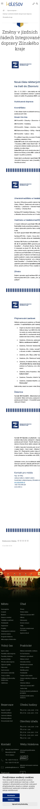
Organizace (4, 625)
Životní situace (24, 623)
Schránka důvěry (25, 662)
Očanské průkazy (6, 713)
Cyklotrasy (4, 683)
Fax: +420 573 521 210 (12, 762)
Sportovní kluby (6, 659)
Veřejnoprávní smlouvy (8, 631)
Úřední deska (24, 612)
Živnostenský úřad (7, 721)
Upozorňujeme (11, 10)
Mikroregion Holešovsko (8, 639)
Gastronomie (5, 670)
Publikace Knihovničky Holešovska (8, 679)
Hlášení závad (24, 659)
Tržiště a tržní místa (26, 675)
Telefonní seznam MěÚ (27, 614)
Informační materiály (7, 673)
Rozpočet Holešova (6, 636)
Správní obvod (24, 633)
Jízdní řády (23, 688)
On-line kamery (25, 653)
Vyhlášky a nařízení (7, 620)
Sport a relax (5, 651)
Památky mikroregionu (8, 653)
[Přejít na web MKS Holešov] (29, 757)
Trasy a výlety (5, 675)
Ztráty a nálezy (24, 667)
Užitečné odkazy (25, 683)
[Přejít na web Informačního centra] (29, 773)
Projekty (3, 628)
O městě (3, 612)
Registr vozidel (5, 710)
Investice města (6, 634)
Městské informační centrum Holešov (29, 766)
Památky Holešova (6, 656)
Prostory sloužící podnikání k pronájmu (29, 692)
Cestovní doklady (6, 715)
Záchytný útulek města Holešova (27, 696)
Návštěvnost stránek (26, 664)
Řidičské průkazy (6, 718)
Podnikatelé (4, 623)
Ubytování (4, 667)
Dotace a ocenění (6, 617)
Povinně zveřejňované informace (27, 629)
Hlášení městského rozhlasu (28, 651)
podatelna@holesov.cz (12, 767)
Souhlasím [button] (11, 795)
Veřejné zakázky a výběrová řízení (28, 679)
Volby (21, 625)
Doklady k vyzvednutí (26, 656)
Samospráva (5, 609)
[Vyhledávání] (37, 4)
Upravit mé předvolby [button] (20, 804)
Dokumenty (23, 620)
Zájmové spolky (6, 664)
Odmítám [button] (11, 800)
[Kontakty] (33, 4)
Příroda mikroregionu (7, 662)
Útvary (22, 609)
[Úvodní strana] (4, 10)
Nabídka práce (24, 670)
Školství (3, 614)
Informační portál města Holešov (27, 751)
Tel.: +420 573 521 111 (11, 760)
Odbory (22, 617)
